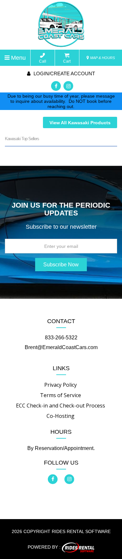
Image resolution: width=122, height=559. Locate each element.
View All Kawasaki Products (80, 122)
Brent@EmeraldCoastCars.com (61, 347)
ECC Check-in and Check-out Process (60, 405)
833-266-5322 (61, 337)
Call (42, 61)
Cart (67, 61)
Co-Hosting (61, 415)
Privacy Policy (60, 384)
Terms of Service (60, 395)
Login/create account (63, 73)
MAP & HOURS (102, 58)
